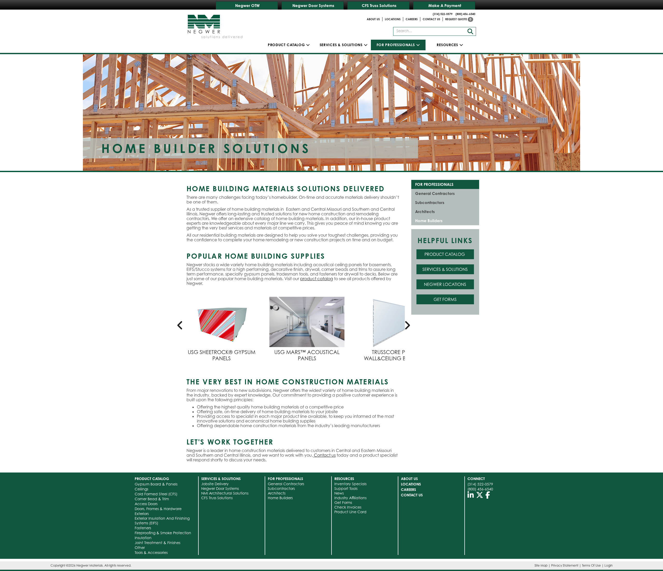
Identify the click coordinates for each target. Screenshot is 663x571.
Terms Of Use (591, 565)
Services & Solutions (445, 269)
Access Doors (146, 504)
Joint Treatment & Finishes (157, 542)
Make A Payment (444, 5)
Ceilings (141, 489)
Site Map (541, 565)
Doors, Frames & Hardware (158, 508)
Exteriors (142, 513)
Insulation (143, 537)
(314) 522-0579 (442, 14)
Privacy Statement (564, 565)
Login (608, 565)
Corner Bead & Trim (152, 499)
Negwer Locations (445, 284)
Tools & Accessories (151, 552)
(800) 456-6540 (465, 14)
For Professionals (434, 184)
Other (140, 547)
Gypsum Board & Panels (156, 484)
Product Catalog (286, 45)
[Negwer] (215, 24)
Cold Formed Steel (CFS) (156, 494)
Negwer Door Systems (313, 5)
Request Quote (458, 19)
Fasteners (143, 528)
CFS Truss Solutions (379, 5)
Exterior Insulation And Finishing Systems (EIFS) (162, 520)
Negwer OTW (247, 5)
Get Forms (445, 299)
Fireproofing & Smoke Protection (163, 533)
